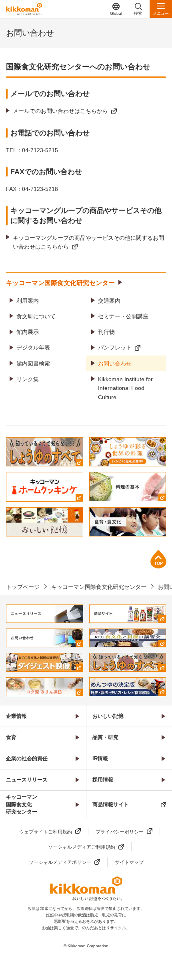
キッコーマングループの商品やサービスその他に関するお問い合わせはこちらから (88, 242)
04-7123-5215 (40, 150)
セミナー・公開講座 (123, 316)
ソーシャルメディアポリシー (60, 862)
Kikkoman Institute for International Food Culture (125, 388)
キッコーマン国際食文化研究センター (60, 282)
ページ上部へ (158, 559)
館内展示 (27, 332)
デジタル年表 (33, 347)
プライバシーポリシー (120, 832)
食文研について (36, 316)
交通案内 (109, 300)
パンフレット (115, 347)
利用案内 (27, 300)
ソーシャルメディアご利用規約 (81, 847)
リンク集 (27, 379)
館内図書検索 (33, 363)
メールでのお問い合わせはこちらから (60, 111)
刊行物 (106, 332)
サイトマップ (129, 862)
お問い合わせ (115, 363)
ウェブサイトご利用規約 (45, 832)
